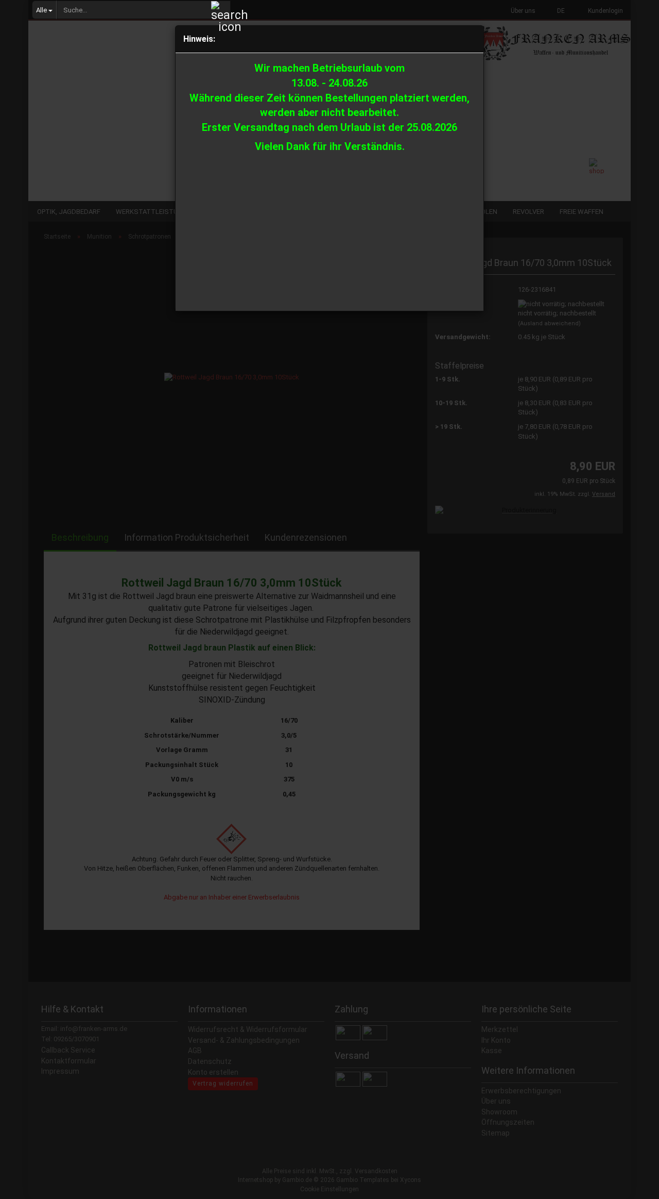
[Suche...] (221, 10)
